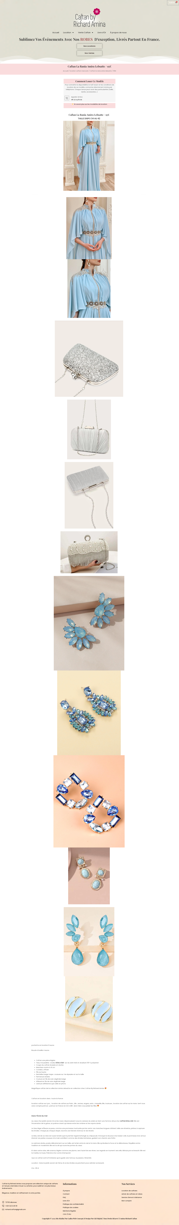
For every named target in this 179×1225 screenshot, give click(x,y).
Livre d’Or (102, 32)
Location (67, 32)
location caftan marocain (79, 71)
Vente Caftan (84, 32)
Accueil (55, 32)
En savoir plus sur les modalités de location (90, 104)
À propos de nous (118, 32)
